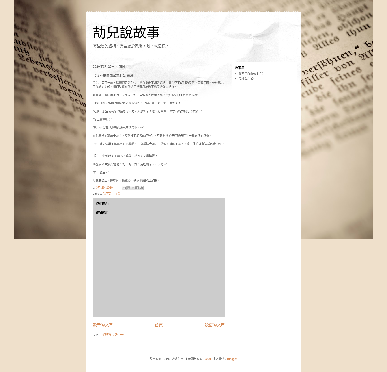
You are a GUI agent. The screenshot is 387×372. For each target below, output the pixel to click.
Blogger (232, 359)
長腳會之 (244, 78)
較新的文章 (103, 325)
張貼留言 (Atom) (113, 334)
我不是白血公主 (113, 193)
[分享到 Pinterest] (141, 188)
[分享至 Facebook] (137, 188)
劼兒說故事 (126, 32)
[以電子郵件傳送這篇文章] (124, 188)
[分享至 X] (133, 188)
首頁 (159, 325)
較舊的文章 (215, 325)
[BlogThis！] (128, 188)
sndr (208, 359)
